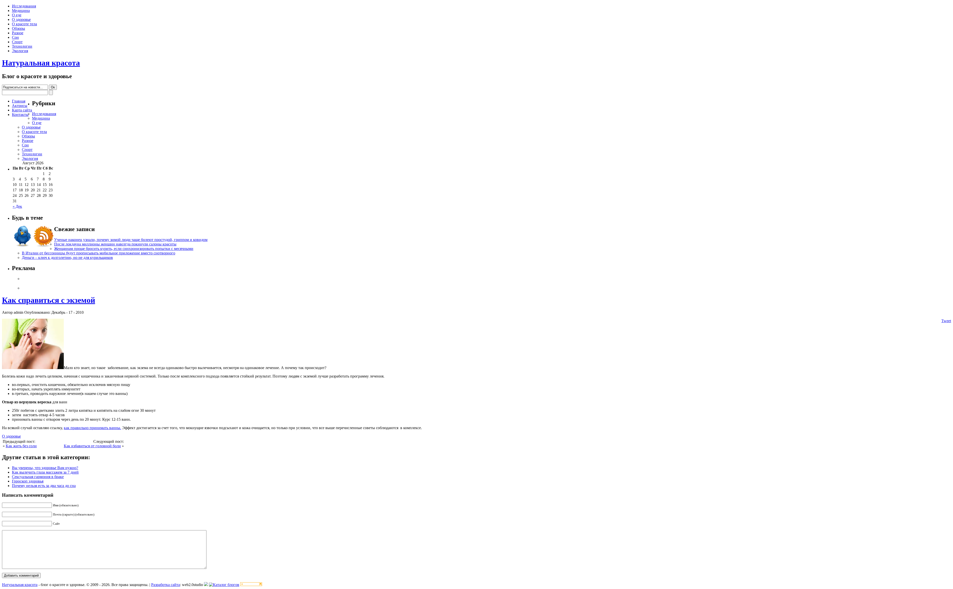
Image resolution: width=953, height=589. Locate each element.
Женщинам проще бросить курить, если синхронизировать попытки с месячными (123, 248)
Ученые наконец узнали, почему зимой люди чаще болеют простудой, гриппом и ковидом (130, 240)
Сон (15, 37)
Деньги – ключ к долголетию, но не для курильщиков (67, 257)
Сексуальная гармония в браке (38, 477)
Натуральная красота (41, 62)
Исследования (24, 6)
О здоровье (21, 19)
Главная (18, 101)
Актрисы (19, 106)
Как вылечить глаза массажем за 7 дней (45, 472)
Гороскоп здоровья (27, 481)
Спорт (17, 42)
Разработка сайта (165, 585)
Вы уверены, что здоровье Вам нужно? (45, 468)
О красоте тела (24, 24)
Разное (17, 33)
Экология (20, 51)
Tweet (946, 321)
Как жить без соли (21, 446)
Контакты (20, 114)
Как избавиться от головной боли (92, 446)
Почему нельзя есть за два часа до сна (44, 486)
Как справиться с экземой (48, 300)
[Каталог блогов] (206, 585)
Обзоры (18, 28)
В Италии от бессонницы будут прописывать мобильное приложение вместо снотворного (98, 253)
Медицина (21, 10)
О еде (16, 15)
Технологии (22, 46)
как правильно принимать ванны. (92, 428)
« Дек (17, 206)
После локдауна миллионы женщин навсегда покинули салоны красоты (115, 244)
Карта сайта (22, 110)
